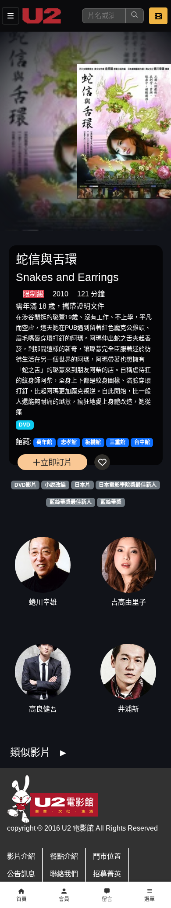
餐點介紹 (64, 856)
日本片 (82, 485)
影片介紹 (21, 856)
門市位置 (107, 856)
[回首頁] (41, 15)
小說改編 (55, 485)
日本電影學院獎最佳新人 (128, 485)
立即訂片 (56, 462)
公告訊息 (21, 874)
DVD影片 (25, 485)
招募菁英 (107, 874)
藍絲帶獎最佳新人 (71, 502)
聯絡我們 (64, 874)
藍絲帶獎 (110, 502)
